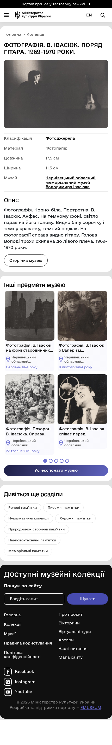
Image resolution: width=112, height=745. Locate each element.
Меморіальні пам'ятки (28, 551)
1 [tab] (45, 461)
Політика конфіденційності (22, 654)
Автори (66, 640)
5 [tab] (67, 461)
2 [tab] (51, 461)
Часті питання (73, 649)
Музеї (10, 633)
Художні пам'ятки (75, 518)
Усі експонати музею (56, 470)
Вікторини (69, 623)
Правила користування (28, 643)
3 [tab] (56, 461)
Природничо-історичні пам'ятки (36, 529)
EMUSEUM (90, 707)
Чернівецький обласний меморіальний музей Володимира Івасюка (71, 182)
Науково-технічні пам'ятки (32, 540)
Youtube (23, 692)
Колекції (12, 624)
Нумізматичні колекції (28, 518)
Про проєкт (71, 614)
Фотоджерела (60, 138)
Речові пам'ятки (22, 507)
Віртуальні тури (75, 632)
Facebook (24, 672)
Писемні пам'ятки (63, 507)
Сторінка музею (25, 260)
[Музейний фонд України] (33, 15)
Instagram (25, 682)
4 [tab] (62, 461)
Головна (12, 615)
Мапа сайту (71, 657)
